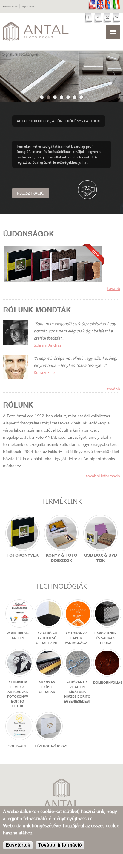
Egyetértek (18, 844)
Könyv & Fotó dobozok (61, 558)
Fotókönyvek (23, 555)
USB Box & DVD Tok (100, 558)
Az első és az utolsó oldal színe (47, 638)
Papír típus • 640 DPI (18, 635)
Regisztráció (27, 6)
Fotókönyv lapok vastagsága (76, 638)
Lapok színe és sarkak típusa (105, 638)
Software (17, 746)
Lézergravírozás (51, 746)
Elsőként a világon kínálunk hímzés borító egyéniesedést (77, 692)
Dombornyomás (107, 682)
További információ (103, 476)
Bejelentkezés (10, 6)
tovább (113, 288)
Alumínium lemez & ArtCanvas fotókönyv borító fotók (17, 694)
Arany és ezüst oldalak (47, 687)
